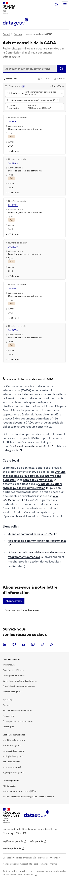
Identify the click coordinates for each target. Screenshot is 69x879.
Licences (7, 857)
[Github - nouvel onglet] (42, 644)
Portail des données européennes (19, 686)
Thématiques (9, 664)
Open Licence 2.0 (25, 874)
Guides (6, 705)
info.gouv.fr (36, 841)
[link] (13, 601)
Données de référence (13, 670)
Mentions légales (11, 863)
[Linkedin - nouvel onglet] (4, 644)
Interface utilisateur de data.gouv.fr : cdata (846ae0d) (28, 796)
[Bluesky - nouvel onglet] (23, 644)
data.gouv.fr (11, 450)
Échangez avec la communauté (17, 721)
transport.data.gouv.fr (13, 750)
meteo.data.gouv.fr (12, 745)
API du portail (9, 785)
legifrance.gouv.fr (13, 841)
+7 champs (13, 150)
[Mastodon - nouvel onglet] (14, 644)
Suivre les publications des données (20, 680)
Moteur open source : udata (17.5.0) (19, 791)
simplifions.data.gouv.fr (14, 740)
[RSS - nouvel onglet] (51, 644)
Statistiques (8, 726)
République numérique (38, 480)
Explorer (18, 34)
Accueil (6, 34)
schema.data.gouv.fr (12, 691)
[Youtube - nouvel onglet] (32, 644)
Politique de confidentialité (48, 857)
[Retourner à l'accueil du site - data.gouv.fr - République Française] (36, 815)
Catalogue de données (13, 675)
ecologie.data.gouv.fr (13, 756)
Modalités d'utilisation (23, 857)
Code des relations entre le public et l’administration (32, 486)
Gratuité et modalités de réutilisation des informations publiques (34, 476)
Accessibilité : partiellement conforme (38, 863)
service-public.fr (12, 848)
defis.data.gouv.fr (11, 761)
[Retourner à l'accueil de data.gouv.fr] (15, 22)
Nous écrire (8, 715)
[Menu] (65, 4)
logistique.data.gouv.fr (13, 772)
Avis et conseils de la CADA (32, 446)
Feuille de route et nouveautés (17, 710)
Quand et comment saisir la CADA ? (30, 534)
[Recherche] (56, 4)
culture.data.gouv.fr (12, 767)
